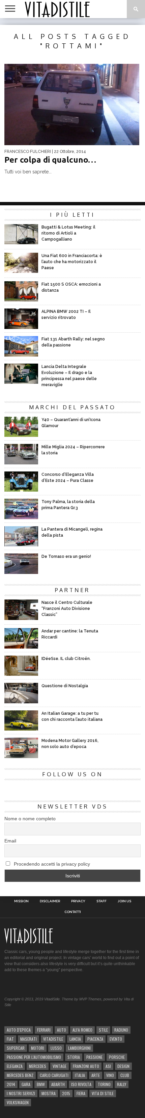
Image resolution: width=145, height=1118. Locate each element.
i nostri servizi (21, 1093)
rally (121, 1084)
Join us (124, 901)
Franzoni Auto (86, 1066)
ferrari (44, 1030)
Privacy (78, 901)
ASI (108, 1066)
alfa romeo (82, 1030)
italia (80, 1075)
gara (26, 1084)
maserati (28, 1039)
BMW (41, 1084)
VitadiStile (53, 1039)
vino (110, 1075)
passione (94, 1057)
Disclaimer (50, 901)
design (123, 1066)
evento (116, 1039)
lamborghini (79, 1048)
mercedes (37, 1066)
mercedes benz (20, 1075)
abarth (58, 1084)
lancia (75, 1039)
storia (73, 1057)
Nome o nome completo (30, 818)
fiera (81, 1093)
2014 (11, 1084)
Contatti (72, 912)
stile (103, 1030)
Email (10, 840)
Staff (101, 901)
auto (61, 1030)
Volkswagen (18, 1102)
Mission (21, 901)
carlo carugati (54, 1075)
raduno (121, 1030)
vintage (59, 1066)
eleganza (15, 1066)
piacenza (95, 1039)
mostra (48, 1093)
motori (37, 1048)
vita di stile (103, 1093)
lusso (56, 1048)
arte (95, 1075)
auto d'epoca (19, 1030)
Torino (104, 1084)
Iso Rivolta (81, 1084)
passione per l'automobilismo (34, 1057)
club (124, 1075)
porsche (117, 1057)
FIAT (10, 1039)
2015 (66, 1093)
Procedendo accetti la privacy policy (51, 864)
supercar (16, 1048)
